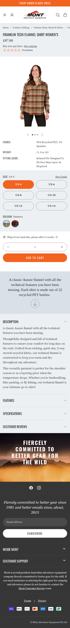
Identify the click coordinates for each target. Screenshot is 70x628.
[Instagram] (39, 488)
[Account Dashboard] (12, 15)
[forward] (42, 135)
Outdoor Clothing (21, 27)
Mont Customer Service (32, 588)
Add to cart (35, 258)
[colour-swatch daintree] (6, 223)
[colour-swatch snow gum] (15, 223)
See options (30, 46)
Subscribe (35, 533)
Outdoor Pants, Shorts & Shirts (48, 27)
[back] (28, 135)
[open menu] (4, 15)
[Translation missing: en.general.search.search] (58, 15)
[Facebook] (31, 488)
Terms (27, 600)
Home (6, 27)
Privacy (42, 600)
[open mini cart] (65, 15)
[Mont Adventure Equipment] (34, 15)
